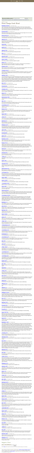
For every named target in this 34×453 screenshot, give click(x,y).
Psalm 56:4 (4, 267)
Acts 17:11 (4, 298)
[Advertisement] (17, 10)
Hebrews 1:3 (4, 287)
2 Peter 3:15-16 (4, 356)
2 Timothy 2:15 (4, 332)
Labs (19, 0)
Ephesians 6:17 (4, 349)
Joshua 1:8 (4, 413)
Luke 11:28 (4, 129)
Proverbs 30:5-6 (5, 31)
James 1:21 (4, 93)
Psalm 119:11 (4, 113)
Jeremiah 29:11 (4, 152)
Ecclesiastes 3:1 (5, 233)
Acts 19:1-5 (4, 340)
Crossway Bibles (12, 451)
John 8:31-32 (4, 206)
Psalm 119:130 (4, 180)
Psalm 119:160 (4, 214)
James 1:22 (4, 135)
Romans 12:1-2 (4, 142)
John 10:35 (4, 379)
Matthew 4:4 (4, 120)
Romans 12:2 (4, 109)
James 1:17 (4, 62)
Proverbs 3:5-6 (4, 305)
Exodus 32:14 (4, 260)
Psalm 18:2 (4, 148)
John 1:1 (3, 53)
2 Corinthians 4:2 (5, 172)
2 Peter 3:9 (4, 116)
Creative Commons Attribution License (24, 449)
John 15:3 (3, 240)
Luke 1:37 (3, 243)
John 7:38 (3, 263)
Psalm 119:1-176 (5, 312)
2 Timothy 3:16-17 (5, 70)
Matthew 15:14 (4, 302)
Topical (17, 0)
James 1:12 (4, 371)
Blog (22, 0)
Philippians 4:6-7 (5, 124)
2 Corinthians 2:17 (5, 236)
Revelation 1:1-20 (5, 322)
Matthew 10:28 (4, 433)
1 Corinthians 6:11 (5, 251)
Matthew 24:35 (4, 56)
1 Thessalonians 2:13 (6, 225)
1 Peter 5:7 (4, 426)
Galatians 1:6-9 (4, 75)
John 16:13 (4, 402)
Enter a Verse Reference (9, 444)
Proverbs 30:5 (4, 86)
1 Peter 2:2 (4, 156)
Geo (14, 0)
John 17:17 (4, 83)
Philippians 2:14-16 (5, 292)
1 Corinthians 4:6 (5, 255)
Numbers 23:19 (4, 66)
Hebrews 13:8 (4, 50)
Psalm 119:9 (4, 160)
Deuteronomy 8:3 (5, 190)
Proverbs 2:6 (4, 309)
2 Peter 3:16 (4, 270)
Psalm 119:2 (4, 395)
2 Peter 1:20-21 (4, 246)
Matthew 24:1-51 (5, 382)
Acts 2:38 (3, 429)
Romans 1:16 (4, 418)
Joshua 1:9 (4, 217)
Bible (4, 446)
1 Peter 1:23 (4, 221)
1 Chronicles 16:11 (5, 407)
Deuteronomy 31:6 (5, 168)
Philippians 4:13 (5, 363)
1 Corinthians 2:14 (5, 229)
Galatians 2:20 (4, 366)
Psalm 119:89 (4, 177)
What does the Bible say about (7, 18)
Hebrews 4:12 (4, 39)
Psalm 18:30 (4, 186)
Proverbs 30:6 (4, 132)
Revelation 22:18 (5, 138)
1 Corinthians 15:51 (5, 183)
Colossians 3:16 (5, 163)
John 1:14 (3, 101)
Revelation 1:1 (4, 202)
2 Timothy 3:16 (4, 89)
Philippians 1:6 (4, 437)
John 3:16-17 (4, 275)
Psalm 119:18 (4, 410)
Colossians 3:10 (5, 336)
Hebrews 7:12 (4, 283)
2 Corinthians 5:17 (5, 105)
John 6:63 (3, 352)
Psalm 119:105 (4, 59)
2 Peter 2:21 (4, 375)
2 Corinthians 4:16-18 (6, 195)
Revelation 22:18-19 (5, 25)
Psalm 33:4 (4, 280)
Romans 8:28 (4, 398)
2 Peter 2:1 (4, 390)
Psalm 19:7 (4, 318)
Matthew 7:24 (4, 210)
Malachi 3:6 (4, 47)
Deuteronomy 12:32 (5, 97)
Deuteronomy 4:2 (5, 35)
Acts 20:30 (4, 422)
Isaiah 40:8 (4, 44)
